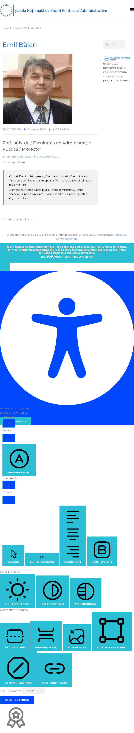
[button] (5, 267)
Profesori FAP (36, 129)
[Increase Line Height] (8, 485)
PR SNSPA (62, 129)
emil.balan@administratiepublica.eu (35, 156)
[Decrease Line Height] (8, 500)
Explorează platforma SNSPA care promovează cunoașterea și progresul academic (116, 72)
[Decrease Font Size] (8, 438)
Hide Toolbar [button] (15, 421)
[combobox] (67, 253)
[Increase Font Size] (8, 423)
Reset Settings (17, 700)
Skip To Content (11, 691)
